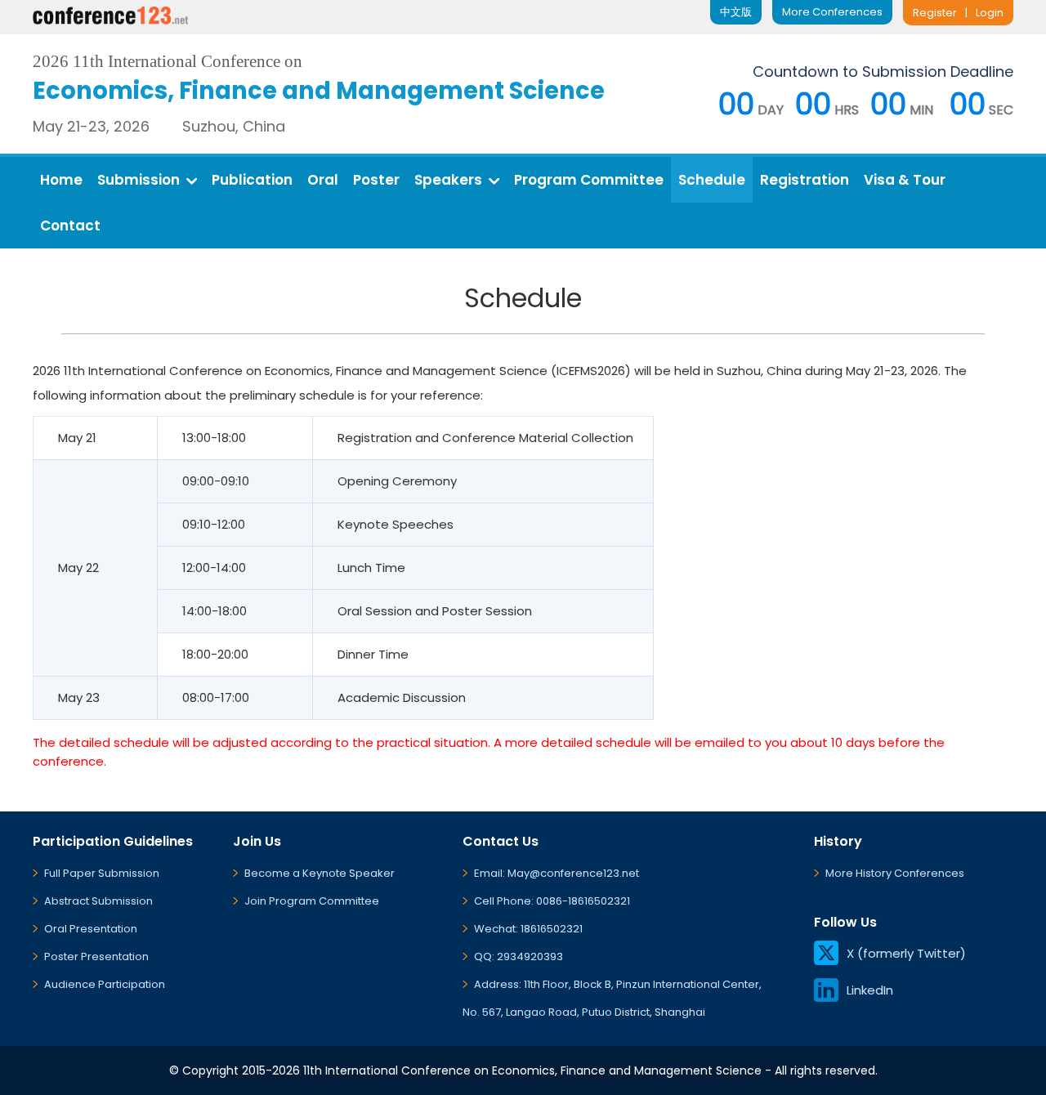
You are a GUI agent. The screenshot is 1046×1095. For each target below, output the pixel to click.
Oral (322, 180)
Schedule (711, 180)
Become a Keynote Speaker (319, 873)
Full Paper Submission (101, 873)
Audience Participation (104, 984)
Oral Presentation (90, 928)
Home (61, 180)
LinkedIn (870, 990)
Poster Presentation (96, 956)
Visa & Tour (904, 180)
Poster (376, 180)
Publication (252, 180)
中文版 (736, 12)
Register (935, 12)
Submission (138, 180)
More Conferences (832, 12)
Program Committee (589, 180)
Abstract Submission (98, 901)
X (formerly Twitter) (906, 953)
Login (990, 12)
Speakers (448, 180)
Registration (804, 180)
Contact (70, 225)
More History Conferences (894, 873)
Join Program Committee (311, 901)
